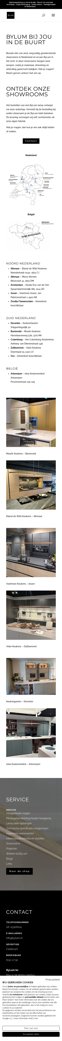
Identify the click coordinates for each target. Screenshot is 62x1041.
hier (36, 1018)
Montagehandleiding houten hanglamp (28, 818)
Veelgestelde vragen (18, 813)
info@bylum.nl (14, 938)
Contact (31, 140)
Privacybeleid (52, 979)
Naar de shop (19, 871)
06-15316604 (14, 927)
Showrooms (13, 843)
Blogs (9, 858)
